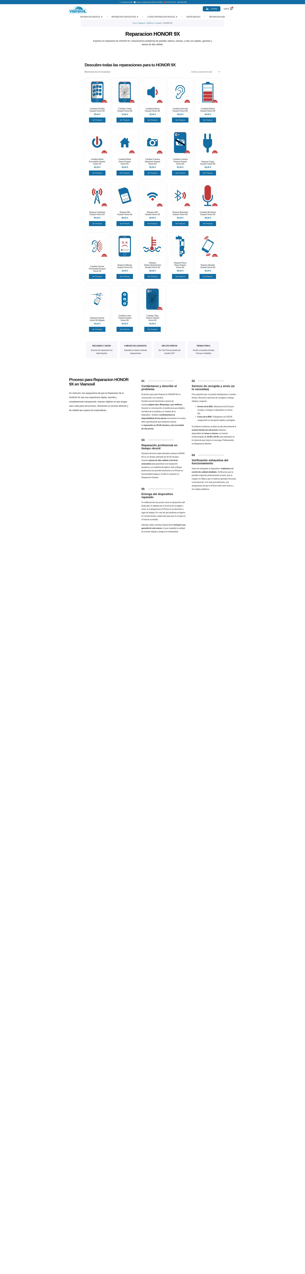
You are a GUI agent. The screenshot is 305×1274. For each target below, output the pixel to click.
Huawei (158, 23)
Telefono (150, 23)
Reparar (142, 23)
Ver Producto (97, 120)
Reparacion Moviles (202, 444)
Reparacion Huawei (149, 477)
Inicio (135, 23)
